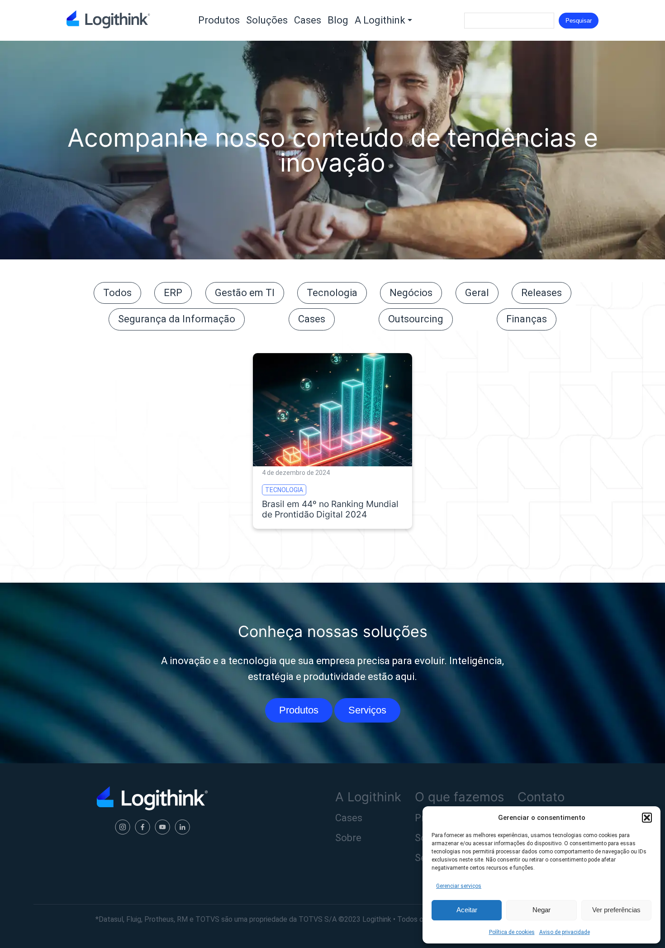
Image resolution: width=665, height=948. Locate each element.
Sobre (348, 837)
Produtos (219, 20)
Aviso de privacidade (564, 932)
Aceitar (466, 910)
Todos (117, 292)
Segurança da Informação (176, 319)
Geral (477, 292)
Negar (541, 910)
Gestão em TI (245, 292)
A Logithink (380, 20)
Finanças (526, 319)
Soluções (267, 20)
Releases (541, 292)
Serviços (367, 710)
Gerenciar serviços (458, 886)
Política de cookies (512, 932)
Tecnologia (332, 292)
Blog (338, 20)
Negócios (411, 292)
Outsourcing (415, 319)
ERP (173, 292)
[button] (646, 817)
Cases (307, 20)
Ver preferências (616, 910)
